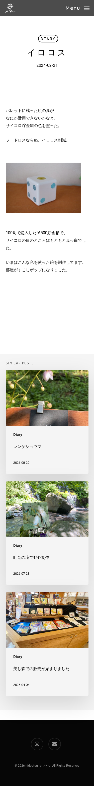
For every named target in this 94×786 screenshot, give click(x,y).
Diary (48, 38)
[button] (77, 7)
